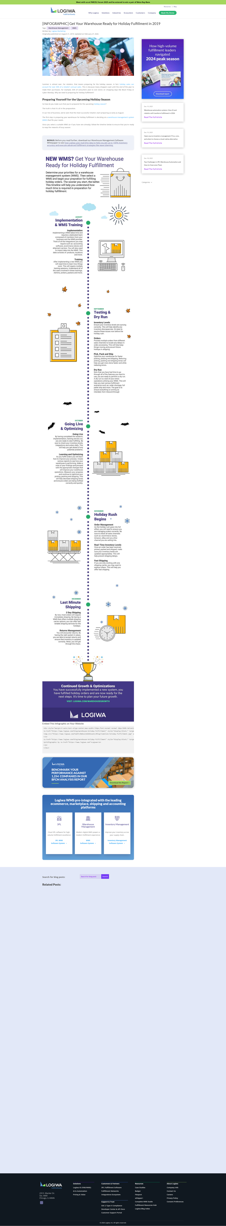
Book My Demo (167, 13)
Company (152, 13)
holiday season (100, 104)
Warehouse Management (58, 28)
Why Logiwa (93, 13)
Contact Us (171, 1191)
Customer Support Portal (111, 1213)
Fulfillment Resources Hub (146, 1205)
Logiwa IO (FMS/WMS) (82, 1187)
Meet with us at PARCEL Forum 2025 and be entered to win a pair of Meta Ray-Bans (113, 2)
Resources (167, 7)
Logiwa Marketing (58, 31)
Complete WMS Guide (144, 1201)
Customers (140, 13)
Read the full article (153, 117)
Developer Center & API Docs (113, 1209)
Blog (175, 7)
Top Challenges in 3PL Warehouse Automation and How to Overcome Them (79, 1140)
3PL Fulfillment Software (111, 1187)
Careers (170, 1194)
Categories (146, 182)
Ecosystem (128, 13)
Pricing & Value (79, 1194)
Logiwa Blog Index (142, 1209)
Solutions (105, 13)
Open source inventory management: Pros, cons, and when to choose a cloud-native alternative (88, 1049)
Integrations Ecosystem (111, 1194)
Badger (138, 1191)
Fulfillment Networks (110, 1191)
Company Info (172, 1187)
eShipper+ (139, 1198)
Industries (116, 13)
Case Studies (140, 1187)
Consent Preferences (175, 1201)
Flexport (138, 1194)
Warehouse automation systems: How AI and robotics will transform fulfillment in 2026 (85, 959)
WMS (74, 28)
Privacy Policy (172, 1198)
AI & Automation (80, 1191)
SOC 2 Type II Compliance (111, 1205)
